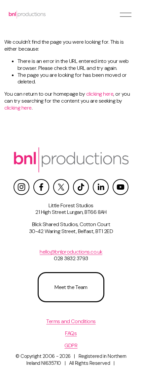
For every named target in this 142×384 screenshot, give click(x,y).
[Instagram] (21, 187)
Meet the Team (71, 287)
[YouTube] (120, 187)
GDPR (70, 345)
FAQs (71, 333)
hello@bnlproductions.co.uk (71, 252)
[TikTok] (81, 187)
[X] (61, 187)
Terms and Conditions (70, 321)
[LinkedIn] (101, 187)
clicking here (100, 93)
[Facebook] (41, 187)
